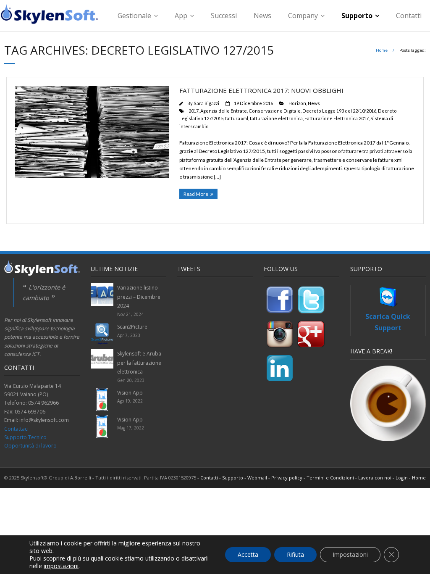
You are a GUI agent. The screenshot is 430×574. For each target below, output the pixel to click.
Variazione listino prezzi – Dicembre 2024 (138, 296)
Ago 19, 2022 (130, 401)
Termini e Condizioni (330, 477)
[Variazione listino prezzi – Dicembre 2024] (102, 294)
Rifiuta (295, 554)
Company (303, 15)
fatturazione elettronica (276, 118)
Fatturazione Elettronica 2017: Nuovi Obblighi (261, 90)
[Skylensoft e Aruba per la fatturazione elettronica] (102, 359)
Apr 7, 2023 (128, 335)
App (181, 15)
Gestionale (134, 15)
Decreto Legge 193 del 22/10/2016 (339, 110)
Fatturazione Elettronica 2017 (336, 118)
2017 (194, 110)
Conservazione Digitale (275, 110)
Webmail (257, 477)
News (262, 15)
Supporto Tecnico (25, 437)
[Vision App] (102, 399)
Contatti (409, 15)
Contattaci (16, 428)
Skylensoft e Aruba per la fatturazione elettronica (139, 362)
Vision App (130, 392)
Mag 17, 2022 (130, 428)
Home (382, 50)
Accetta (248, 554)
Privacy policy (286, 477)
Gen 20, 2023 (130, 380)
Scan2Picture (132, 326)
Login (402, 477)
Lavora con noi (374, 477)
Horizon (297, 103)
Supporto (356, 15)
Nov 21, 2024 (130, 314)
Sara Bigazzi (206, 103)
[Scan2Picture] (102, 333)
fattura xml (236, 118)
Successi (224, 15)
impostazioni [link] (61, 566)
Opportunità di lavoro (30, 445)
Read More (196, 194)
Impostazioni (350, 554)
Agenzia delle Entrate (223, 110)
